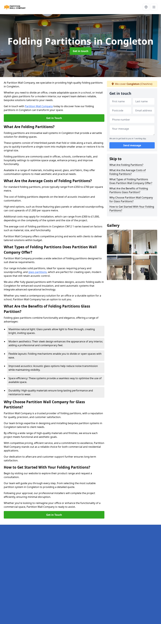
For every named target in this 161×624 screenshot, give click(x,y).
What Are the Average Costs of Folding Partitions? (127, 172)
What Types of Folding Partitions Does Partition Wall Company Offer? (130, 181)
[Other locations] (146, 7)
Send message (132, 145)
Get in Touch (54, 118)
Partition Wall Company (39, 106)
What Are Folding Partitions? (126, 165)
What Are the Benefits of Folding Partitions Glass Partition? (128, 190)
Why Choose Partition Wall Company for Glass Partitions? (131, 199)
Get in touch (80, 51)
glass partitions (37, 272)
